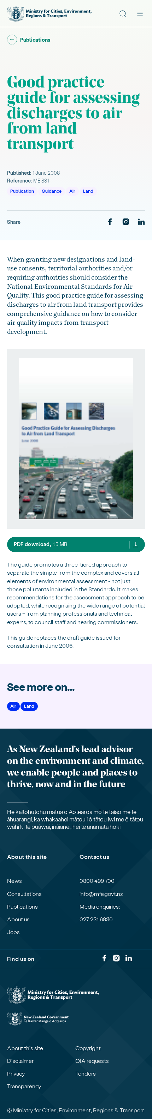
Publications (22, 906)
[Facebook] (109, 222)
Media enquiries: (100, 906)
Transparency (24, 1086)
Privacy (16, 1073)
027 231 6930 (96, 919)
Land (88, 190)
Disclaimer (20, 1061)
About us (18, 919)
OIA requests (92, 1061)
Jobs (13, 932)
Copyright (88, 1048)
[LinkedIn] (141, 222)
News (14, 881)
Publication (22, 190)
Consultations (24, 894)
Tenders (85, 1073)
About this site (25, 1048)
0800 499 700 (97, 881)
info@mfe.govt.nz (101, 894)
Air (72, 190)
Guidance (52, 190)
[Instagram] (125, 222)
